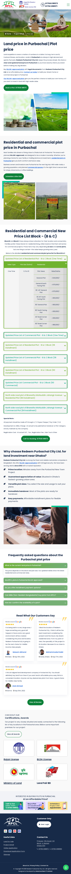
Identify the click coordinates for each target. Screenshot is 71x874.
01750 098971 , (44, 849)
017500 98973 (51, 3)
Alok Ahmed (17, 686)
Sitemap (7, 854)
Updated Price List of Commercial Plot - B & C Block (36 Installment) (30, 359)
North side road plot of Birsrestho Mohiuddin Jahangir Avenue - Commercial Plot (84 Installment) (34, 409)
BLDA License (44, 759)
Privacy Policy (34, 865)
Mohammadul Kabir (54, 652)
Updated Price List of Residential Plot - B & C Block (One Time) (33, 258)
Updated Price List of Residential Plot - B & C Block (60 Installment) (30, 371)
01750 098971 (51, 6)
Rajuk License (11, 759)
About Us (26, 865)
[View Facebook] (19, 831)
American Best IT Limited (44, 871)
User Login (45, 824)
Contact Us (44, 865)
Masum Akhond (19, 652)
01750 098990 (56, 849)
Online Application (10, 848)
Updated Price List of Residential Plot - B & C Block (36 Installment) (30, 346)
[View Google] (5, 831)
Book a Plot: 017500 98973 (16, 88)
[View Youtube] (15, 831)
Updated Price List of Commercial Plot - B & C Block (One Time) (34, 335)
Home (8, 34)
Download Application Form (14, 851)
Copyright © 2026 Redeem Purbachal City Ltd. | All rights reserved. (36, 869)
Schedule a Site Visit (14, 176)
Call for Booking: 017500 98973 (35, 439)
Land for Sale (9, 841)
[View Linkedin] (10, 831)
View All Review (35, 702)
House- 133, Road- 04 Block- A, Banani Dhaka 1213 (45, 843)
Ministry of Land (13, 783)
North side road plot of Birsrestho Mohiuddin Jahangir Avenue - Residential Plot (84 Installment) (34, 396)
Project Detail (19, 34)
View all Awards (13, 734)
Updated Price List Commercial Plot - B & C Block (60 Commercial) (29, 384)
